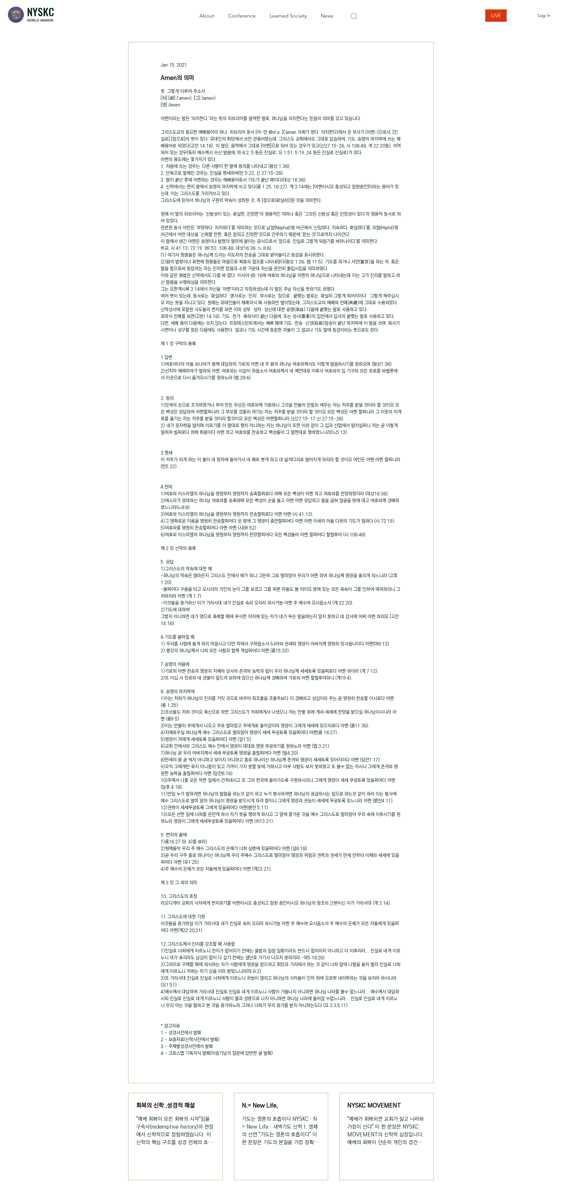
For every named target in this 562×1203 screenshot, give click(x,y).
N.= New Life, (260, 1105)
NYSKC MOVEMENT (374, 1105)
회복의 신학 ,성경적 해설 (165, 1105)
